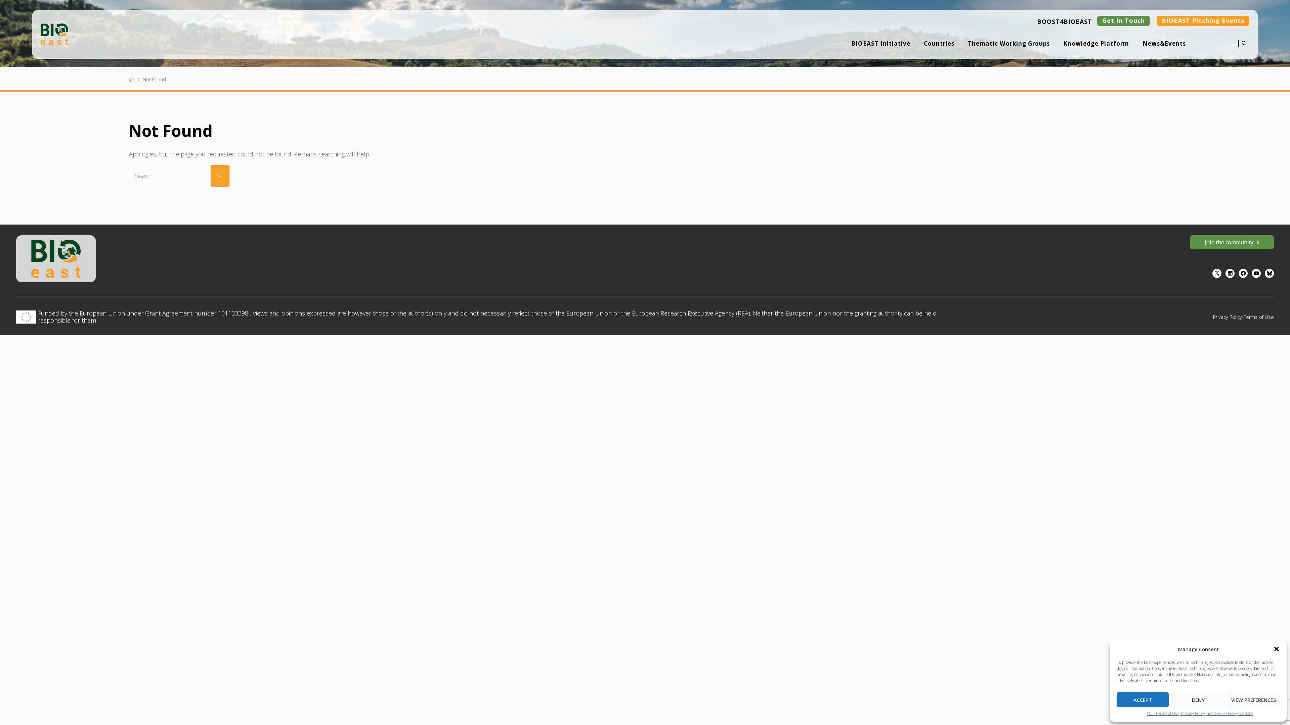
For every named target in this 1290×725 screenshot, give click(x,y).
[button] (1276, 649)
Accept (1142, 699)
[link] (1242, 48)
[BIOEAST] (54, 33)
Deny (1198, 699)
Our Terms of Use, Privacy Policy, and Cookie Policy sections (1200, 713)
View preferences (1253, 699)
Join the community (1229, 242)
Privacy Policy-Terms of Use (1243, 317)
